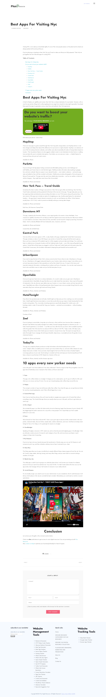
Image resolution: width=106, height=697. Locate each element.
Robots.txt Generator (40, 641)
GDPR (73, 694)
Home (57, 632)
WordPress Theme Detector (42, 683)
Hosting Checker (39, 653)
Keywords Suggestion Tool (42, 687)
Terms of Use (64, 694)
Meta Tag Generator (40, 647)
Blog (56, 658)
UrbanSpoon (31, 78)
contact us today (30, 543)
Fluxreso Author (16, 28)
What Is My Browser (40, 655)
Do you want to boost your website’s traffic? (36, 64)
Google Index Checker (86, 640)
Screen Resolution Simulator (42, 672)
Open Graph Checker (41, 660)
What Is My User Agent (41, 657)
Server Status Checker (41, 651)
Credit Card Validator (41, 680)
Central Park (31, 75)
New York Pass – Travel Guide (35, 71)
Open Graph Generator (41, 662)
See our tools (28, 131)
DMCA (69, 694)
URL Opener (38, 676)
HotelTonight (31, 82)
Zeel (29, 84)
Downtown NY (31, 73)
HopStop (30, 66)
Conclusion (28, 93)
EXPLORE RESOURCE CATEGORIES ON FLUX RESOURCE (61, 637)
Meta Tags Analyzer (40, 649)
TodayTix (30, 86)
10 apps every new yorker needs (33, 90)
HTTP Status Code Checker (42, 643)
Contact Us (58, 661)
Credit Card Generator (41, 678)
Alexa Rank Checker (85, 638)
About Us (57, 655)
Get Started (87, 3)
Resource (26, 28)
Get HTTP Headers (40, 664)
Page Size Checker (40, 674)
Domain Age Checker (86, 642)
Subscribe (13, 636)
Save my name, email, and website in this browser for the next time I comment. (49, 606)
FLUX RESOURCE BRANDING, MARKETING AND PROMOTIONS (63, 650)
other (30, 539)
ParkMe (29, 69)
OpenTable (30, 80)
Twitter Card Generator (41, 666)
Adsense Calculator (40, 685)
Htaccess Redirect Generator (43, 645)
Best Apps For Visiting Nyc (32, 62)
